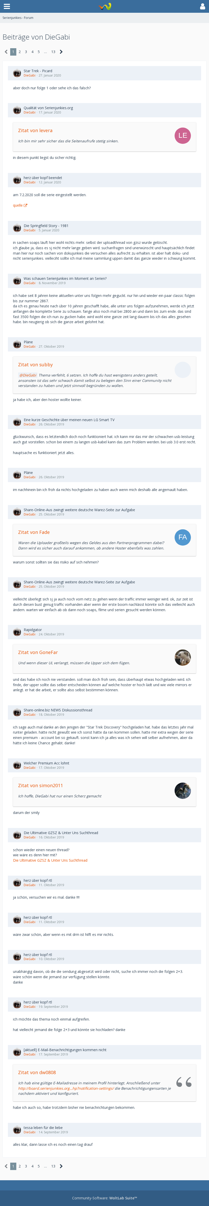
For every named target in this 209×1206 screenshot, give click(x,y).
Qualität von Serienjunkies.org (48, 107)
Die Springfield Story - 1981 (46, 225)
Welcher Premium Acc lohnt (46, 763)
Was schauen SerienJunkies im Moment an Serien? (65, 278)
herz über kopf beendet (43, 177)
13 (53, 51)
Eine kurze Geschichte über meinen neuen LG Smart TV (69, 419)
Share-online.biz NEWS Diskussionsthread (58, 710)
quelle (18, 205)
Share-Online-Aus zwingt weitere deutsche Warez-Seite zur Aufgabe (79, 509)
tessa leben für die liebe (43, 1127)
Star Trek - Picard (38, 70)
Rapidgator (33, 629)
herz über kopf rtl (38, 880)
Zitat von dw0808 (37, 1072)
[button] (7, 6)
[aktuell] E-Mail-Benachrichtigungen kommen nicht (65, 1049)
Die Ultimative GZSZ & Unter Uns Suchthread (61, 832)
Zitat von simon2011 (40, 785)
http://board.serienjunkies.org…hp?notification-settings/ (66, 1088)
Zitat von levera (35, 130)
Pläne (28, 342)
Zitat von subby (35, 364)
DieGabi (29, 75)
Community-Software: (104, 1198)
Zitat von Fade (34, 532)
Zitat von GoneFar (38, 652)
